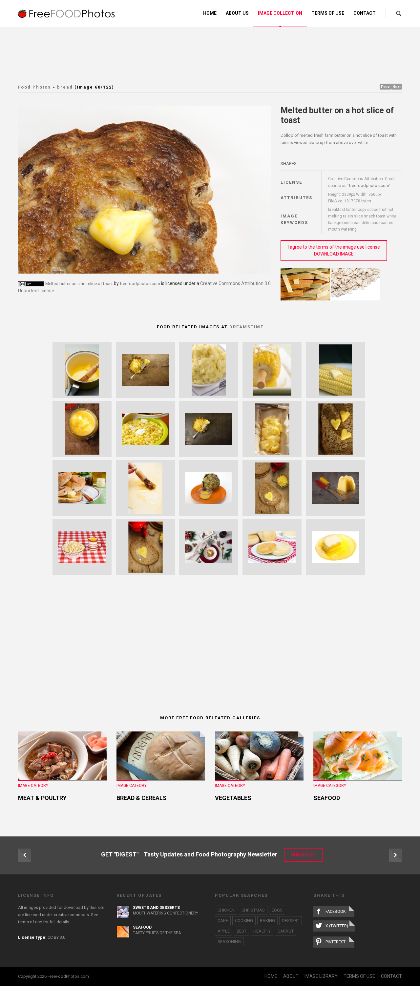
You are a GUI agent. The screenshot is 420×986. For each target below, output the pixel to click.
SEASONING (229, 941)
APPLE (224, 931)
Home (210, 13)
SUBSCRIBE (303, 854)
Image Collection (280, 13)
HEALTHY (262, 931)
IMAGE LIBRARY (321, 976)
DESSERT (290, 920)
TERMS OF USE (359, 976)
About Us (237, 13)
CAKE (223, 920)
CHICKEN (226, 910)
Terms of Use (327, 13)
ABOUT (291, 976)
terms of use (30, 921)
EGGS (277, 910)
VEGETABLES (233, 797)
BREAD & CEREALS (141, 797)
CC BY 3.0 (56, 937)
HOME (270, 976)
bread (65, 87)
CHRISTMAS (253, 910)
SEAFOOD (326, 797)
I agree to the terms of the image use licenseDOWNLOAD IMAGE (334, 250)
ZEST (241, 931)
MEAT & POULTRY (42, 797)
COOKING (244, 920)
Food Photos (34, 87)
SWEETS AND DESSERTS (156, 907)
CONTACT (391, 976)
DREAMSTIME (246, 326)
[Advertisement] (210, 54)
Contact (364, 13)
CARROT (286, 931)
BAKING (267, 920)
